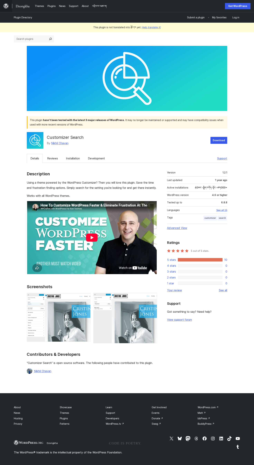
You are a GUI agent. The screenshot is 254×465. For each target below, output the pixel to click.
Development (96, 158)
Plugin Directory (23, 17)
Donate (157, 418)
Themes (64, 412)
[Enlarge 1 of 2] (86, 297)
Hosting (18, 418)
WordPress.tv (115, 423)
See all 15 (221, 210)
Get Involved (159, 407)
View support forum (179, 319)
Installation (73, 158)
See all (223, 290)
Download (219, 140)
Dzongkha (52, 443)
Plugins (64, 418)
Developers (112, 418)
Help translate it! (151, 27)
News (17, 412)
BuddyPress (206, 423)
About (17, 407)
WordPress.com (208, 407)
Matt (202, 412)
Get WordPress (237, 5)
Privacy (18, 423)
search (222, 218)
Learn (109, 407)
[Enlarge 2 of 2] (152, 297)
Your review (174, 290)
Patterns (64, 423)
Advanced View (177, 228)
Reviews (52, 158)
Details (34, 158)
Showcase (66, 407)
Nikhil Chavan (59, 143)
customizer (210, 218)
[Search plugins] (50, 38)
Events (155, 412)
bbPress (204, 418)
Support (222, 158)
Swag (156, 423)
